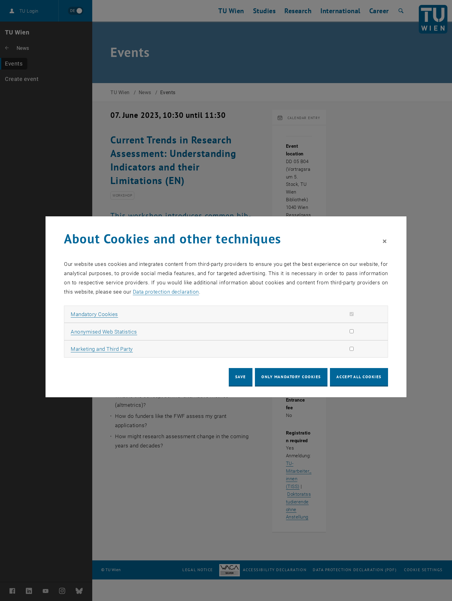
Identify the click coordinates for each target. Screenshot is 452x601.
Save (240, 376)
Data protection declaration (166, 292)
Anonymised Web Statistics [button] (104, 332)
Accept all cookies (359, 376)
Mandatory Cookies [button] (94, 314)
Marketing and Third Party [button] (102, 349)
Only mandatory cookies (291, 376)
